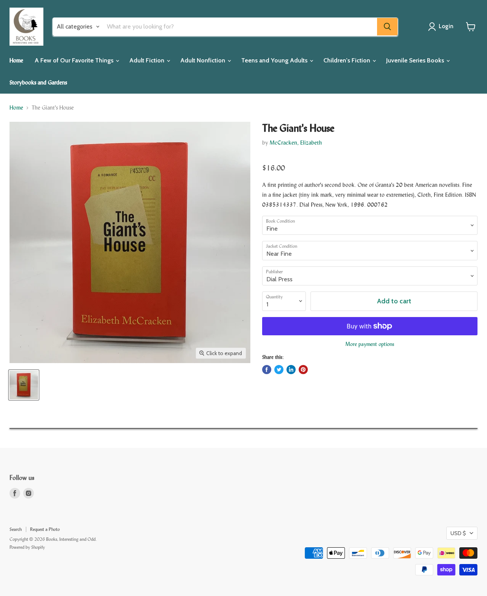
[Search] (387, 26)
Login (446, 26)
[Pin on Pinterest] (303, 369)
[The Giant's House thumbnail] (24, 385)
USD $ (458, 533)
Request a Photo (45, 529)
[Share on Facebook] (266, 369)
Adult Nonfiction (203, 60)
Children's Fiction (347, 60)
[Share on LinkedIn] (291, 369)
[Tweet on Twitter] (278, 369)
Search (16, 529)
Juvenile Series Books (416, 60)
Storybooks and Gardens (38, 82)
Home (16, 60)
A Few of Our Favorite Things (75, 60)
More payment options (369, 344)
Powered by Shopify (27, 547)
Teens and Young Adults (275, 60)
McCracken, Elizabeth (296, 142)
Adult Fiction (147, 60)
